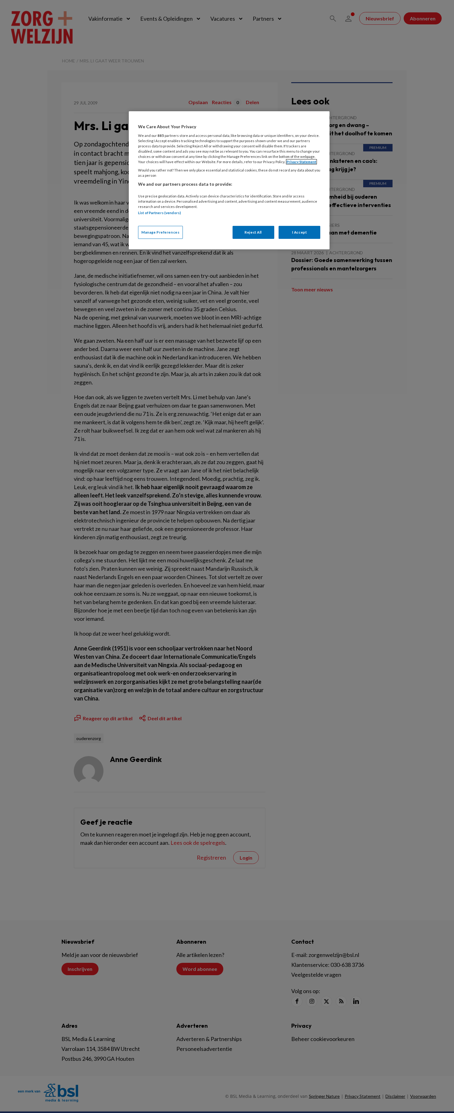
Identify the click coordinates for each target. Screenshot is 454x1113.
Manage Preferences (160, 232)
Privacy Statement (301, 162)
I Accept (299, 232)
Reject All (253, 232)
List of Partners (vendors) (159, 213)
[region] (229, 180)
